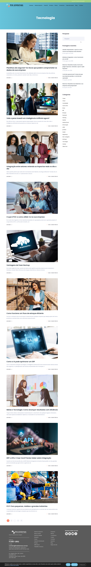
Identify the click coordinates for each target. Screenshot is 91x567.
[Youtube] (72, 533)
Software (64, 139)
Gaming (64, 117)
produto (64, 129)
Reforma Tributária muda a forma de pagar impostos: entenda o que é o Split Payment (73, 66)
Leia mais (9, 77)
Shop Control (37, 533)
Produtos (51, 5)
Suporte (53, 541)
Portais (36, 543)
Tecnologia (65, 141)
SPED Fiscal (37, 544)
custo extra (65, 105)
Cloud (63, 100)
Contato (81, 5)
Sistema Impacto (39, 5)
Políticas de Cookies (14, 565)
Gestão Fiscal (65, 122)
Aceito (68, 564)
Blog (76, 5)
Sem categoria (65, 137)
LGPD (63, 127)
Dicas (63, 108)
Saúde (63, 132)
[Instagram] (75, 533)
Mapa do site (54, 544)
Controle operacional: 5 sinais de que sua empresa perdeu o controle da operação (72, 76)
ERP (63, 110)
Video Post (64, 146)
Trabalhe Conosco (38, 546)
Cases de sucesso (70, 5)
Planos (56, 5)
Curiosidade (65, 103)
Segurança (65, 134)
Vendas (64, 144)
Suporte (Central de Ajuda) (78, 1)
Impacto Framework (39, 541)
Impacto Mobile (38, 535)
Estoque (64, 112)
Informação (65, 125)
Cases (63, 98)
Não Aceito (74, 564)
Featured (64, 115)
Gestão (64, 120)
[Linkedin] (69, 533)
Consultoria (62, 5)
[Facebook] (66, 533)
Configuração (82, 564)
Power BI (46, 5)
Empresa (31, 5)
